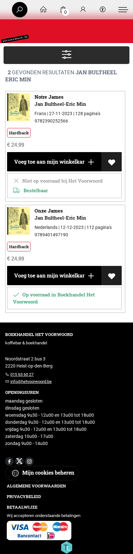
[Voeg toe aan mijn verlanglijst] (111, 161)
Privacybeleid (24, 496)
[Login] (83, 9)
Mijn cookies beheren (47, 472)
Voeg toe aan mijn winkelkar (49, 161)
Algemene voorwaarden (36, 485)
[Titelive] (66, 546)
